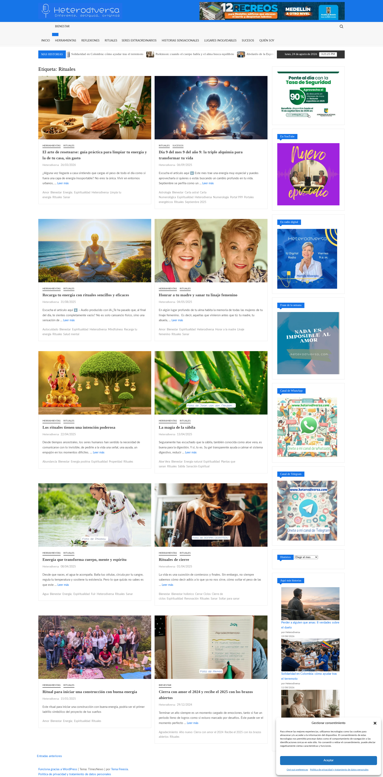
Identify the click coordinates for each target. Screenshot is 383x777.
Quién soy (266, 40)
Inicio (45, 40)
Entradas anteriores (49, 756)
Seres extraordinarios (139, 40)
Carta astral (192, 192)
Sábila (181, 466)
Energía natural (193, 461)
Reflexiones (90, 40)
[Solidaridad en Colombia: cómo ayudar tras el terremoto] (310, 654)
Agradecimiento (168, 732)
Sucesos (248, 40)
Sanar (66, 197)
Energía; (68, 192)
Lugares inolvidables (220, 40)
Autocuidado (50, 329)
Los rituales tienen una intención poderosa (78, 427)
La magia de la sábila (177, 427)
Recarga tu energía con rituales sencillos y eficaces (85, 295)
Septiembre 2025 (195, 202)
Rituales (111, 40)
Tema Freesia (119, 769)
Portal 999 (236, 197)
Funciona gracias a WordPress (57, 769)
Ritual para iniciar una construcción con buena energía (89, 691)
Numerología (221, 197)
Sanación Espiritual (197, 466)
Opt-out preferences (297, 769)
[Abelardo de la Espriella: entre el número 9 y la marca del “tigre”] (195, 54)
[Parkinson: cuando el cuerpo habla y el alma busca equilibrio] (104, 54)
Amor (45, 192)
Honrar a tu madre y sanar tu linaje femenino (198, 295)
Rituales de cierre (174, 559)
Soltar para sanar (229, 598)
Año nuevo (185, 732)
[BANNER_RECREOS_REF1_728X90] (272, 10)
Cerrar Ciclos (203, 594)
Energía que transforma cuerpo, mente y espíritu (84, 559)
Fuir (93, 594)
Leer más (63, 183)
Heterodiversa (50, 165)
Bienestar (62, 26)
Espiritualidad (82, 192)
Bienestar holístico (182, 594)
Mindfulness (115, 329)
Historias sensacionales (180, 40)
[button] (375, 723)
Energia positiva (80, 461)
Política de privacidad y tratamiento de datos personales (339, 769)
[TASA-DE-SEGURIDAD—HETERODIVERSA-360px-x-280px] (308, 95)
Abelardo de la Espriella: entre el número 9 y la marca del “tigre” (242, 54)
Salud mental (71, 334)
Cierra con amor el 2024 (208, 732)
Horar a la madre (225, 329)
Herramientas (65, 40)
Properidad (115, 461)
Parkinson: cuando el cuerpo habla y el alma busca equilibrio (148, 54)
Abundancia (49, 461)
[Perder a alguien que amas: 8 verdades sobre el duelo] (310, 603)
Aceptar (329, 760)
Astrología (165, 192)
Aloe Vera (164, 461)
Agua (45, 594)
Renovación (191, 598)
